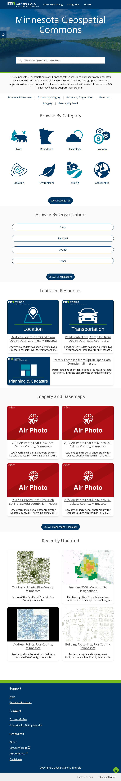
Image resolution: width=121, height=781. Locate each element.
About (13, 742)
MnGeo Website (19, 747)
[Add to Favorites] (3, 34)
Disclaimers (16, 759)
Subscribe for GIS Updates (24, 725)
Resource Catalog (53, 4)
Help (12, 696)
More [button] (87, 4)
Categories (73, 4)
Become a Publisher (21, 702)
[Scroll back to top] (116, 770)
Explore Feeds (85, 777)
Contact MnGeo (18, 719)
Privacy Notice (18, 753)
